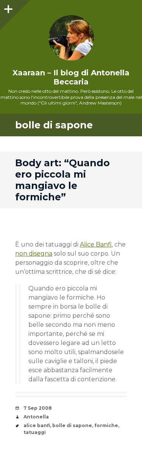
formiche (106, 425)
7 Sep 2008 (37, 408)
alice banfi (36, 425)
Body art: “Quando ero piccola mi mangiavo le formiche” (62, 180)
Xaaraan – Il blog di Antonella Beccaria (71, 77)
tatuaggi (34, 432)
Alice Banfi (96, 244)
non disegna (33, 253)
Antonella (36, 417)
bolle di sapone (72, 425)
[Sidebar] (7, 7)
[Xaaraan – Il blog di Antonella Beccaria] (71, 38)
